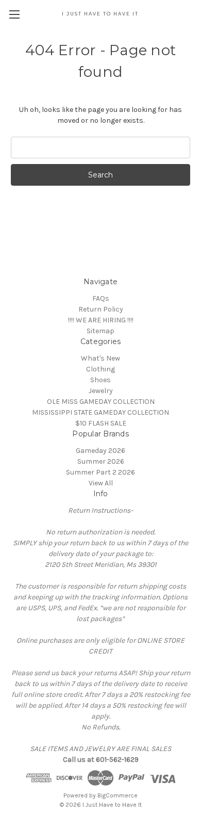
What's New (100, 358)
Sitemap (100, 331)
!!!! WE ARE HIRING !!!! (100, 320)
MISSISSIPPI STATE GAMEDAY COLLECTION (100, 412)
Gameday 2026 (100, 450)
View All (101, 483)
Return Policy (100, 309)
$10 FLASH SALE (100, 423)
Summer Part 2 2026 (100, 472)
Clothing (100, 369)
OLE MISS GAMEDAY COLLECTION (101, 401)
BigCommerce (117, 795)
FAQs (100, 298)
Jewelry (101, 390)
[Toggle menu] (14, 14)
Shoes (100, 380)
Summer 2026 (100, 461)
